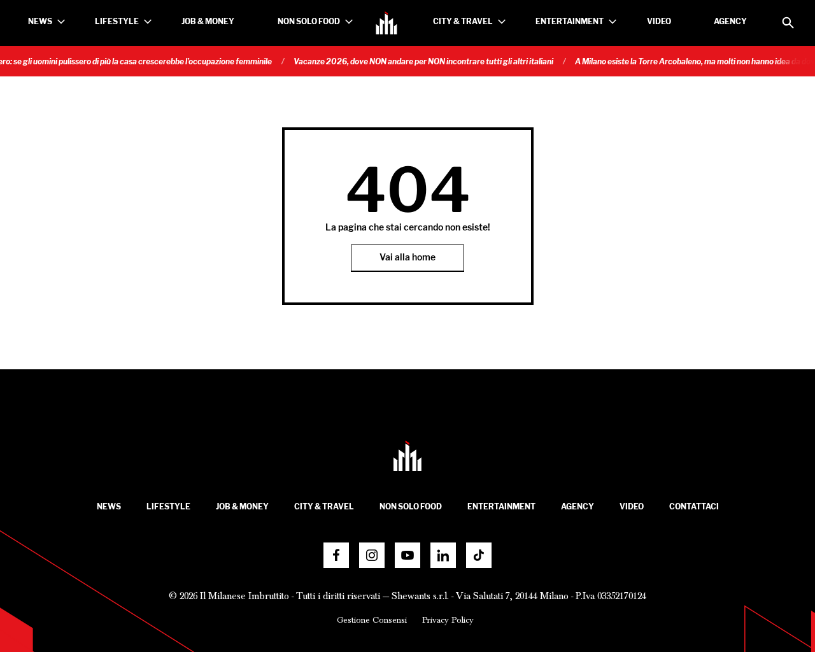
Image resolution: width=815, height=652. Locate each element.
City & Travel (463, 21)
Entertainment (569, 21)
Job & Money (207, 21)
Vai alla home (407, 257)
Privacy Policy (448, 620)
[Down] (61, 21)
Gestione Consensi (372, 620)
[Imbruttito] (386, 22)
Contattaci (694, 506)
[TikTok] (479, 555)
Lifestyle (117, 21)
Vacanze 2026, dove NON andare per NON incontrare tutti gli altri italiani (414, 61)
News (40, 21)
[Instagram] (372, 555)
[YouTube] (407, 555)
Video (659, 21)
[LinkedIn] (443, 555)
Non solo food (309, 21)
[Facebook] (336, 555)
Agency (730, 21)
